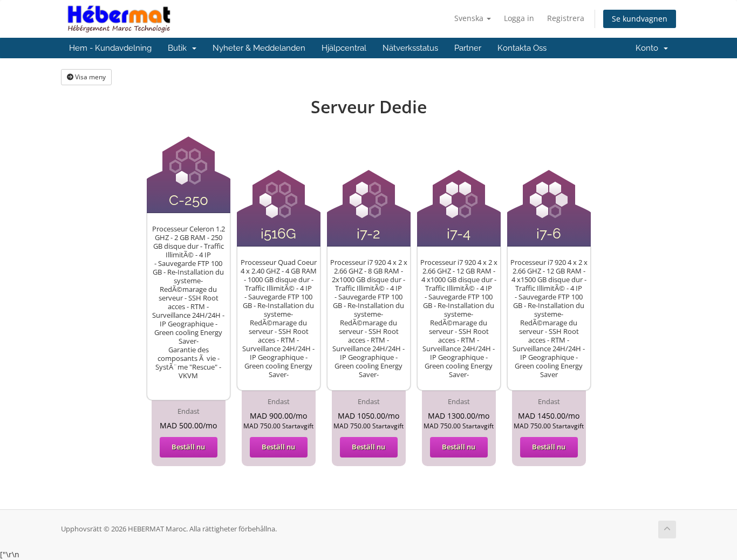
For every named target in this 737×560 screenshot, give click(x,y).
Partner (467, 48)
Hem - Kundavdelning (110, 48)
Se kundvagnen (639, 18)
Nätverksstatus (410, 48)
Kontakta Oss (522, 48)
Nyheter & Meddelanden (259, 48)
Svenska (470, 18)
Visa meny (89, 76)
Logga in (519, 18)
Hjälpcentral (344, 48)
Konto (649, 48)
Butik (179, 48)
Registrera (565, 18)
